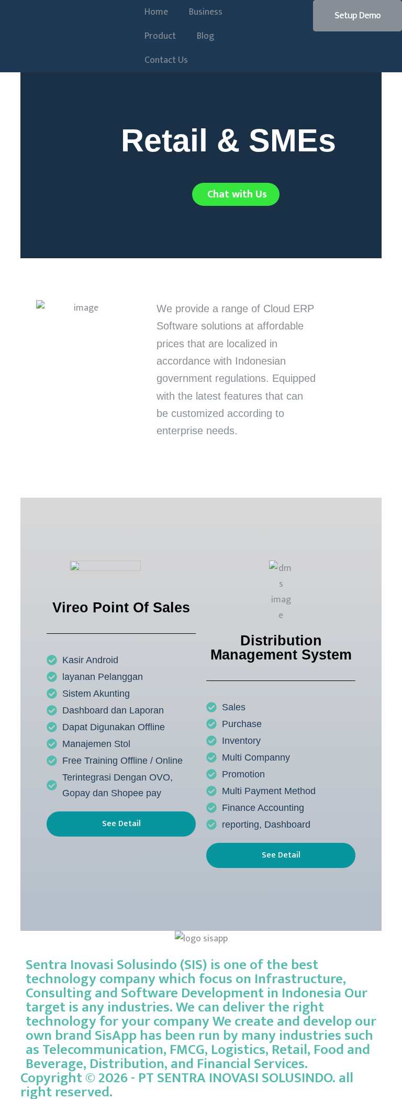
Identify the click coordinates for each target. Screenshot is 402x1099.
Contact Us (166, 60)
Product (160, 36)
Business (205, 12)
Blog (205, 36)
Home (156, 12)
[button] (357, 15)
